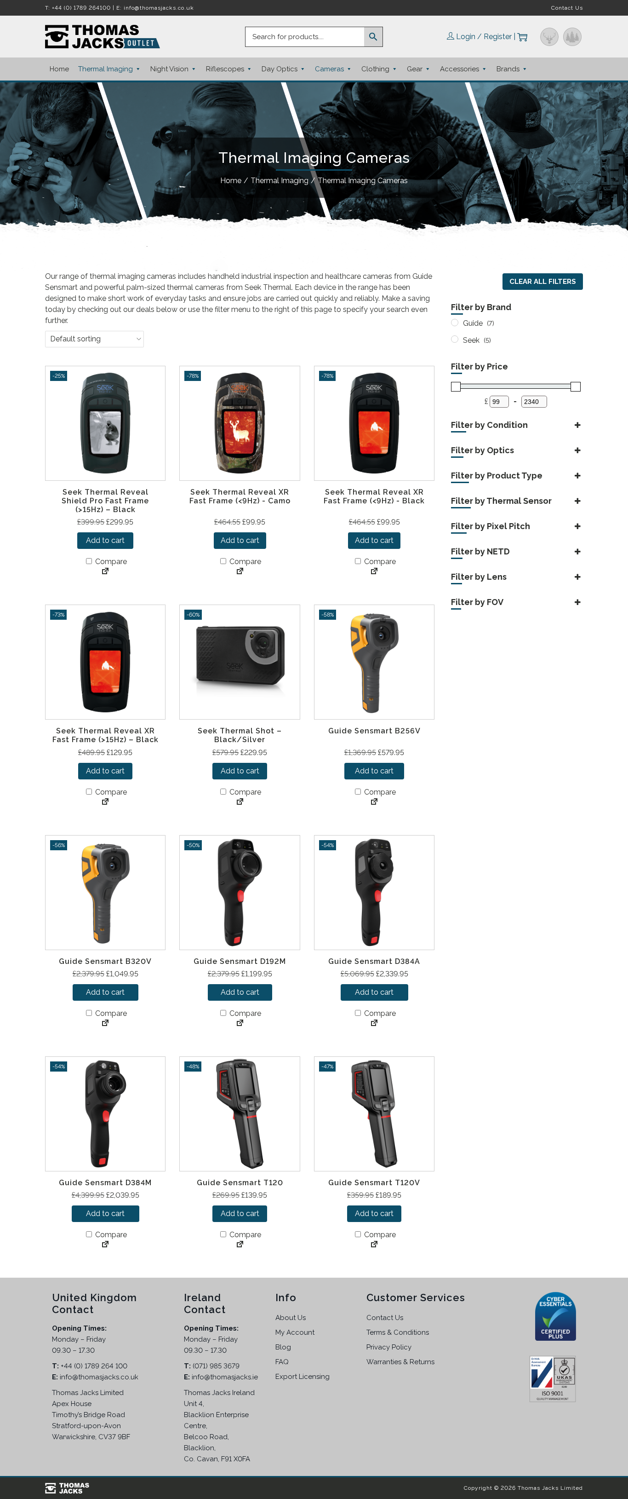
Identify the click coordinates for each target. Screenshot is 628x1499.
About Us (290, 1318)
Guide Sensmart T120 (240, 1182)
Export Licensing (302, 1376)
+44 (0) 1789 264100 (81, 8)
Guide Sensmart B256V (374, 730)
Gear (414, 69)
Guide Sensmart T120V (374, 1182)
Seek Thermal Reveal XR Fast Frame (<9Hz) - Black (374, 496)
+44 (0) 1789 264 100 (94, 1366)
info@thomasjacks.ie (225, 1377)
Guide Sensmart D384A (374, 961)
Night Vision (169, 69)
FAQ (282, 1362)
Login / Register (484, 36)
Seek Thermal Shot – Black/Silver (240, 735)
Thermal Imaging (105, 69)
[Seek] (454, 339)
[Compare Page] (105, 572)
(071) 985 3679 (216, 1366)
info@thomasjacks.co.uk (159, 8)
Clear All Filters (542, 281)
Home (59, 69)
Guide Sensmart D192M (240, 961)
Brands (508, 69)
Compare (110, 561)
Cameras (329, 69)
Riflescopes (225, 69)
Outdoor (572, 37)
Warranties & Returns (400, 1362)
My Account (294, 1332)
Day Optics (279, 69)
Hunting (549, 37)
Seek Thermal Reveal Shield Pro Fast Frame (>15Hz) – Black (105, 501)
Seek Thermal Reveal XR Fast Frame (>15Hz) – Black (105, 735)
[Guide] (454, 322)
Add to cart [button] (105, 540)
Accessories (459, 69)
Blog (283, 1347)
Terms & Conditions (397, 1332)
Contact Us (567, 8)
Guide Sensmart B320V (105, 961)
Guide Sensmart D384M (105, 1182)
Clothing (375, 69)
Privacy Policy (388, 1347)
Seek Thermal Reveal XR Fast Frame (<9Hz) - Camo (240, 496)
